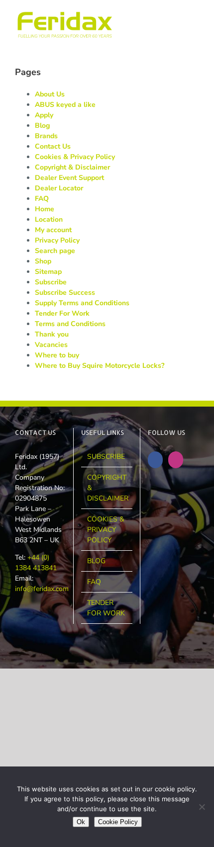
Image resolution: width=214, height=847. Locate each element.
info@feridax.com (42, 588)
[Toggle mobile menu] (195, 15)
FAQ (42, 198)
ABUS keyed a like (65, 104)
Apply (44, 115)
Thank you (52, 334)
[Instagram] (175, 459)
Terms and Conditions (70, 324)
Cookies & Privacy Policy (75, 157)
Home (44, 209)
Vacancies (51, 344)
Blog (42, 125)
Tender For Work (62, 313)
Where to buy (57, 355)
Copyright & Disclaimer (72, 167)
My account (53, 230)
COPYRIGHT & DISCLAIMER (107, 488)
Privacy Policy (57, 240)
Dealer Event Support (69, 177)
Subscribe (51, 282)
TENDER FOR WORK (106, 608)
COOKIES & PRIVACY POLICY (105, 529)
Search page (55, 250)
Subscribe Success (65, 292)
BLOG (96, 561)
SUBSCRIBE (106, 456)
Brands (46, 136)
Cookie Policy (118, 822)
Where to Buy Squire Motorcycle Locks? (99, 365)
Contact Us (53, 146)
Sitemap (48, 271)
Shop (43, 261)
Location (49, 219)
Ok (81, 822)
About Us (50, 94)
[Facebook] (155, 459)
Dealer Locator (59, 188)
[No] (202, 807)
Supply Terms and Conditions (82, 303)
